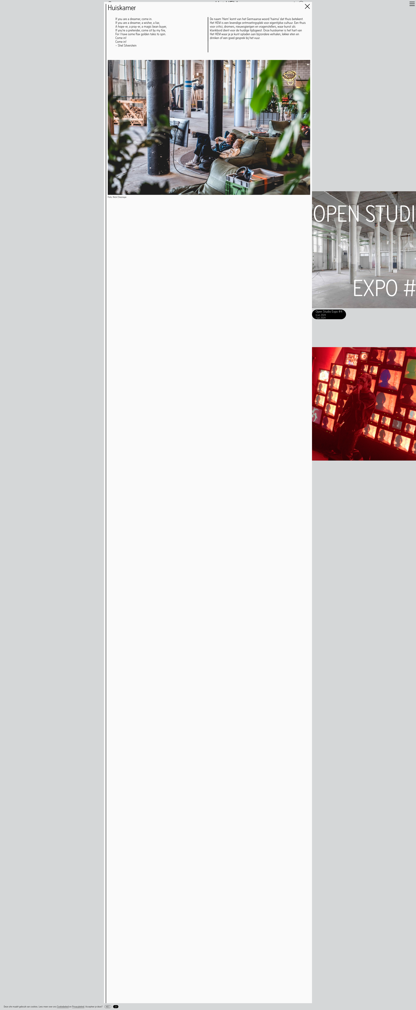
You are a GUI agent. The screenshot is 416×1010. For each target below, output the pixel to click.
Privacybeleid (78, 1006)
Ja (116, 1006)
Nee (108, 1006)
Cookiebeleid (63, 1006)
